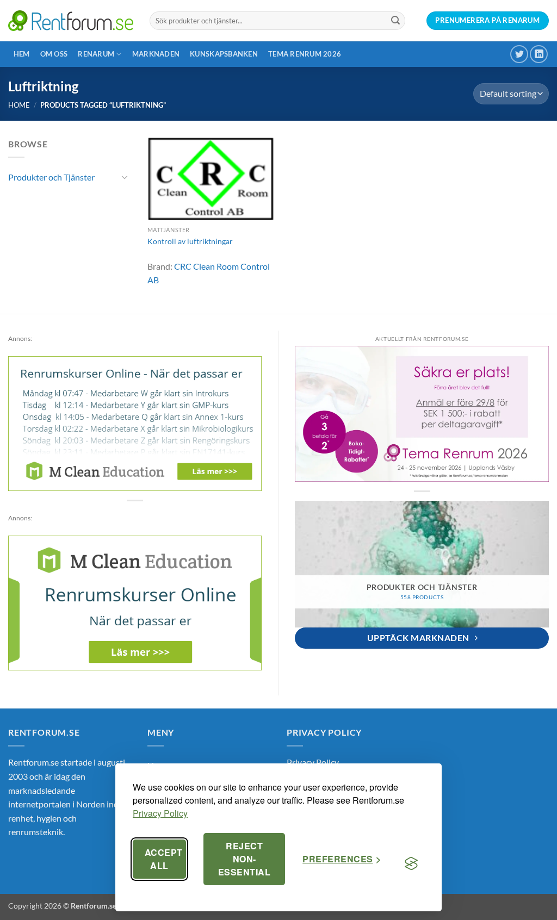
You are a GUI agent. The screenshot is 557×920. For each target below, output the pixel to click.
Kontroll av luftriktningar (190, 241)
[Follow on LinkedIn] (539, 54)
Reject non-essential (244, 859)
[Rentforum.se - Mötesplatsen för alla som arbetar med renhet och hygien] (70, 20)
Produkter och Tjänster (51, 177)
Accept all (164, 859)
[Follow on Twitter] (519, 54)
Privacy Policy (160, 813)
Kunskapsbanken (224, 53)
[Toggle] (124, 176)
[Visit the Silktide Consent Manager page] (411, 863)
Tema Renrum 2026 (304, 53)
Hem (22, 53)
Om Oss (54, 53)
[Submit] (395, 20)
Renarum (96, 53)
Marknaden (156, 53)
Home (19, 105)
